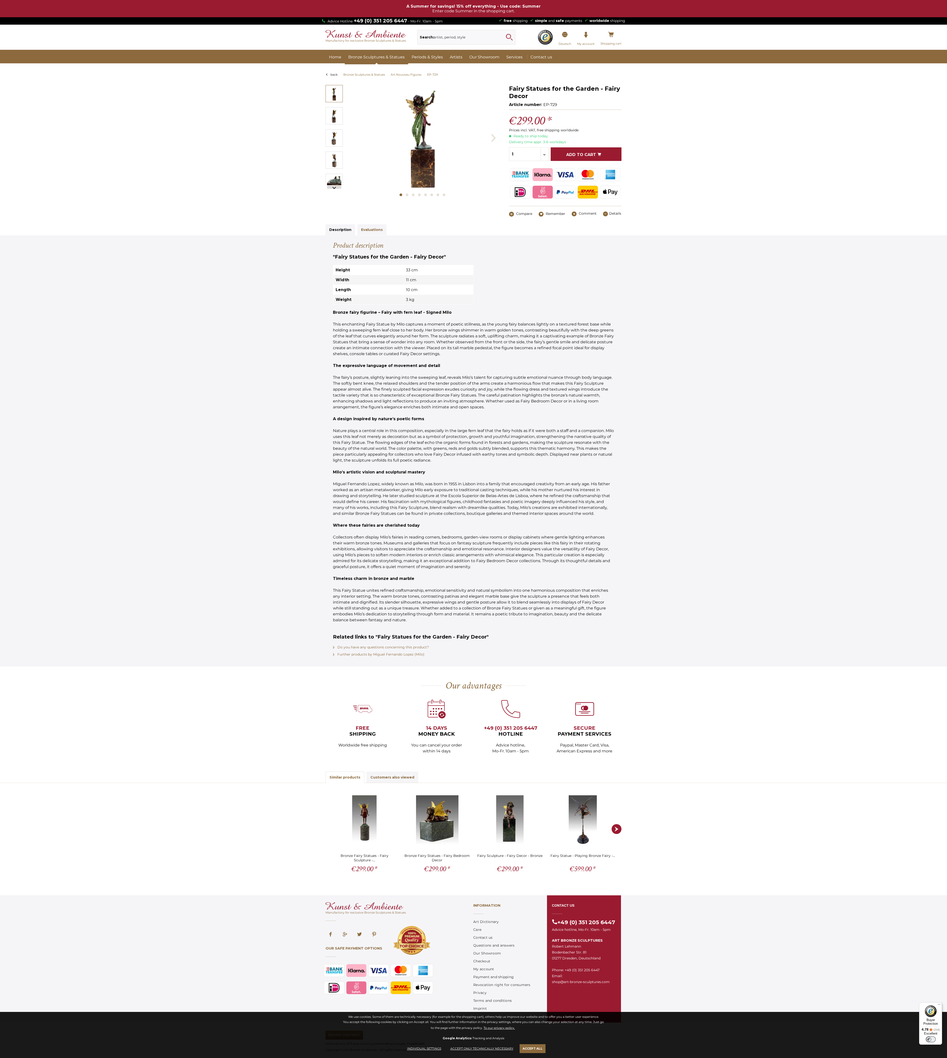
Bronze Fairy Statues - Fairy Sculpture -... (364, 857)
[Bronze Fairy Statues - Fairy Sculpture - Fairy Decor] (364, 820)
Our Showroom (487, 953)
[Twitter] (359, 935)
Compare (523, 213)
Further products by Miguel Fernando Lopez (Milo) (380, 654)
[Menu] (939, 1005)
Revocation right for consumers (501, 985)
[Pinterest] (374, 935)
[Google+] (345, 935)
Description (340, 229)
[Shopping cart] (611, 35)
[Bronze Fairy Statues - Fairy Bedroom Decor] (437, 820)
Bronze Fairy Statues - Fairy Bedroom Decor (437, 857)
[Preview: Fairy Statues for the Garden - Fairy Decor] (334, 93)
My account (483, 969)
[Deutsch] (565, 35)
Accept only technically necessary (481, 1048)
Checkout (481, 961)
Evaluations (372, 229)
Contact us (483, 937)
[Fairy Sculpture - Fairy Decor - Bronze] (510, 820)
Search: (427, 37)
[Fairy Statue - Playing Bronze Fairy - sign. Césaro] (582, 820)
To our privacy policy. (499, 1028)
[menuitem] (466, 37)
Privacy (480, 992)
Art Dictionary (486, 921)
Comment (587, 213)
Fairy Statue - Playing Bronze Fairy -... (582, 855)
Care (477, 929)
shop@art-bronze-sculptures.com (581, 982)
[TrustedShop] (545, 37)
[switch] (931, 1039)
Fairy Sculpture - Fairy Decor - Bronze (510, 855)
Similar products (344, 777)
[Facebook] (330, 935)
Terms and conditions (492, 1000)
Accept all (533, 1048)
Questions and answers (493, 945)
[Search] (509, 37)
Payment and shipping (493, 977)
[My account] (586, 35)
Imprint (480, 1008)
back (334, 74)
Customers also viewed (392, 777)
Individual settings (424, 1048)
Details (615, 213)
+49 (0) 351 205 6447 (380, 21)
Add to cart (581, 154)
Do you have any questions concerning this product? (382, 647)
